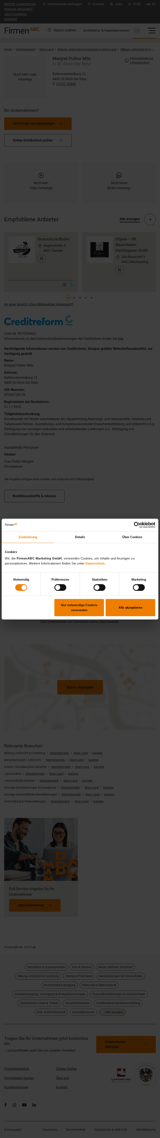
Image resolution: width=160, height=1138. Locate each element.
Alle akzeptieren (130, 607)
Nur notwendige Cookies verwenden (79, 607)
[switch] (60, 587)
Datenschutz (95, 563)
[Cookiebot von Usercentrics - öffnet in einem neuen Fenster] (137, 525)
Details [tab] (80, 537)
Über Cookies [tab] (132, 537)
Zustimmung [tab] (28, 537)
